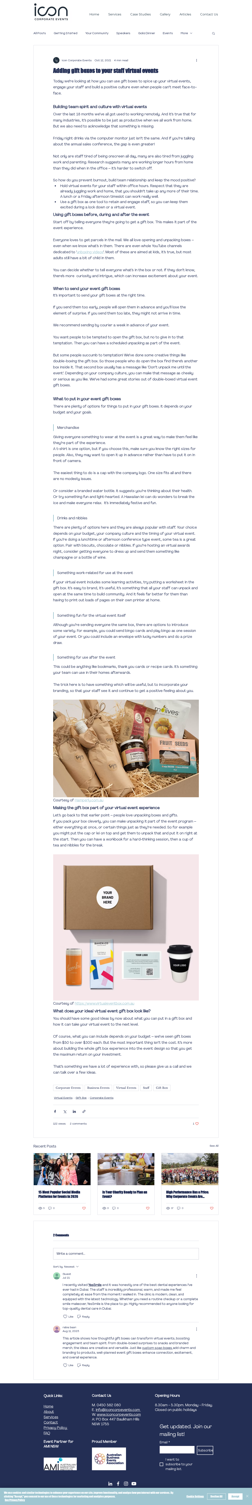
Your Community (96, 33)
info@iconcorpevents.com (118, 1409)
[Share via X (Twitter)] (65, 1111)
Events (168, 33)
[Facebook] (118, 1483)
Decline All (216, 1496)
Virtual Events (126, 1088)
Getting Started (65, 33)
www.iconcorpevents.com (119, 1414)
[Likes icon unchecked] (65, 1316)
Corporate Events (68, 1088)
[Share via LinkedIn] (74, 1111)
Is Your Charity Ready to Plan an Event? (124, 1194)
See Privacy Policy (15, 1500)
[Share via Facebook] (55, 1111)
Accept (235, 1496)
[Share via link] (84, 1111)
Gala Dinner (146, 33)
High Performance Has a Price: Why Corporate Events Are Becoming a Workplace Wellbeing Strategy (187, 1194)
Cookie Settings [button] (195, 1496)
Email (165, 1442)
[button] (213, 33)
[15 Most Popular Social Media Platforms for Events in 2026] (62, 1169)
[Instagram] (126, 1483)
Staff (146, 1088)
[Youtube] (134, 1483)
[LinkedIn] (110, 1483)
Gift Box (162, 1088)
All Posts (39, 33)
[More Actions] (196, 1275)
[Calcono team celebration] (189, 1169)
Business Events (98, 1088)
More (184, 33)
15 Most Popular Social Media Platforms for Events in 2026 (59, 1194)
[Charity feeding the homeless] (126, 1169)
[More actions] (196, 60)
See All (214, 1145)
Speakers (123, 33)
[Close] (247, 1496)
